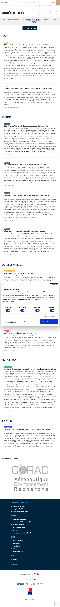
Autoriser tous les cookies (49, 321)
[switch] (22, 310)
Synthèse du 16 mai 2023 (33, 20)
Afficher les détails (50, 316)
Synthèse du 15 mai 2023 (16, 19)
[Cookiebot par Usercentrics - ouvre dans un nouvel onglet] (51, 283)
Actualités (5, 7)
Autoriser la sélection (30, 321)
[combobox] (53, 2)
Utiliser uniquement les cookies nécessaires (11, 321)
